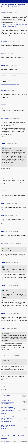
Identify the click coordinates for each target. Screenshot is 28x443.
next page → (3, 386)
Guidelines (13, 435)
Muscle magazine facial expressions (13, 5)
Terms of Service (20, 435)
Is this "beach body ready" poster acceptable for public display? (7, 418)
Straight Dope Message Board (7, 1)
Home (2, 435)
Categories (7, 435)
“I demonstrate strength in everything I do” (10, 84)
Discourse (8, 441)
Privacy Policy (4, 438)
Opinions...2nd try (5, 395)
